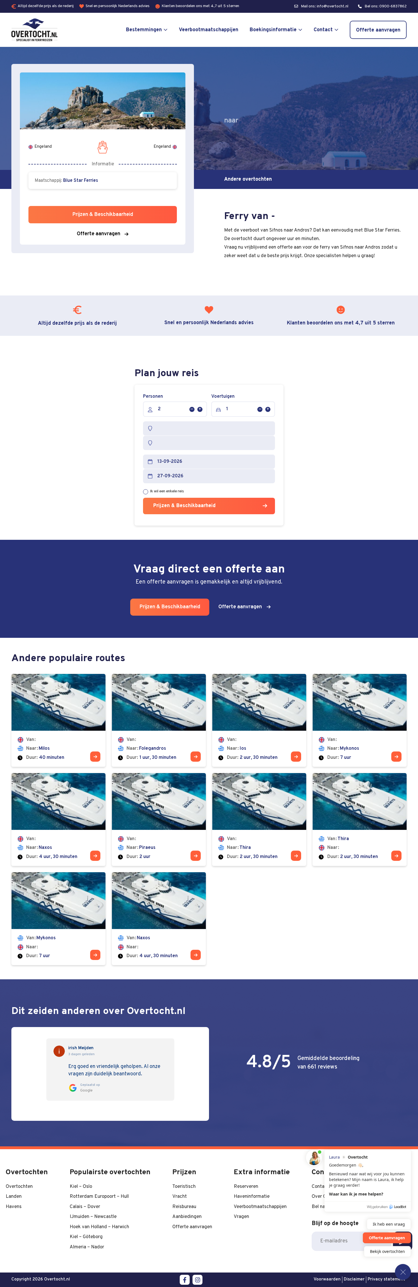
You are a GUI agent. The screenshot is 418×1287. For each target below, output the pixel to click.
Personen (153, 396)
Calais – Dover (85, 1206)
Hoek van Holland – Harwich (99, 1226)
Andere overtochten (248, 179)
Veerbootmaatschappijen (208, 30)
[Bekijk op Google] (59, 1051)
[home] (34, 29)
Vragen (241, 1216)
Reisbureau (184, 1206)
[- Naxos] (58, 819)
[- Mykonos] (360, 720)
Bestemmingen (144, 30)
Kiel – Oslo (81, 1186)
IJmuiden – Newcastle (93, 1216)
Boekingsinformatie (273, 30)
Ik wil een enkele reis (167, 491)
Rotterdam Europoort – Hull (99, 1196)
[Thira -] (360, 819)
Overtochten (19, 1186)
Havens (14, 1206)
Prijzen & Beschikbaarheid (184, 506)
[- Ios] (259, 720)
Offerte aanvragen (378, 30)
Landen (14, 1196)
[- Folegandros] (159, 720)
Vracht (179, 1196)
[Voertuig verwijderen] (259, 409)
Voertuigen (223, 396)
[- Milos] (58, 720)
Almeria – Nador (87, 1247)
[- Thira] (259, 819)
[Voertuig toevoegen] (267, 409)
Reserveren (246, 1186)
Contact (323, 30)
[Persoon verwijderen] (191, 409)
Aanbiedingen (187, 1216)
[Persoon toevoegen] (199, 409)
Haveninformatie (252, 1196)
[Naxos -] (159, 918)
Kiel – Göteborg (86, 1236)
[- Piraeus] (159, 819)
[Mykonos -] (58, 918)
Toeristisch (184, 1186)
